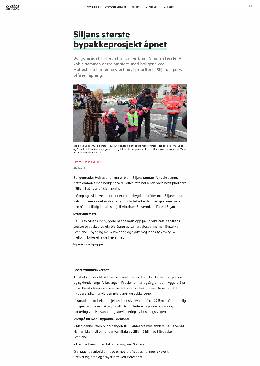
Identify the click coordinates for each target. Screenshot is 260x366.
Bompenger (152, 7)
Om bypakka (94, 7)
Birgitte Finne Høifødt (87, 162)
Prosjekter (136, 7)
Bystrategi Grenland (115, 7)
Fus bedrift (168, 7)
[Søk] (250, 7)
